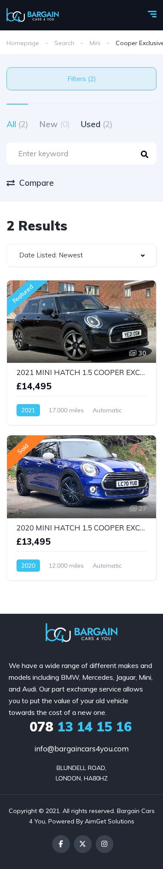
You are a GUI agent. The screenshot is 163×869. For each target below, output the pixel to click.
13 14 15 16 (81, 726)
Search (64, 43)
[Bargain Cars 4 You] (33, 15)
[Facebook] (61, 844)
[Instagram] (104, 844)
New (54, 124)
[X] (83, 844)
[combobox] (81, 255)
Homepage (23, 43)
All (17, 124)
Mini (95, 43)
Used (97, 124)
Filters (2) (81, 79)
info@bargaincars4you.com (81, 748)
